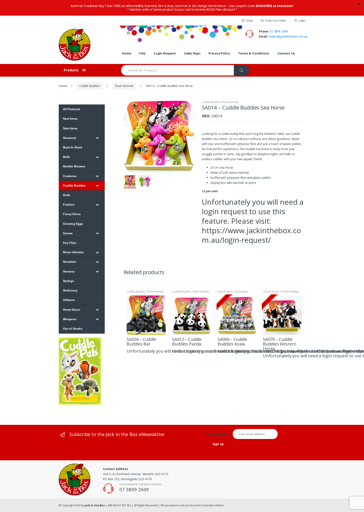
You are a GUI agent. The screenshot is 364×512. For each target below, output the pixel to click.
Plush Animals (124, 86)
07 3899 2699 (279, 31)
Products (71, 70)
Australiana (241, 291)
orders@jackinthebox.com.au (288, 36)
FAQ (142, 53)
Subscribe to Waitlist (253, 350)
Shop (249, 20)
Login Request (165, 53)
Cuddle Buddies (89, 86)
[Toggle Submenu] (97, 137)
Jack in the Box (94, 505)
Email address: (219, 434)
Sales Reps (192, 53)
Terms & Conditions (253, 53)
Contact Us (286, 53)
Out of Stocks (225, 291)
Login (302, 20)
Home (126, 53)
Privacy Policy (219, 53)
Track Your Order (275, 20)
